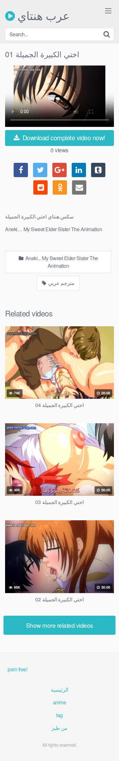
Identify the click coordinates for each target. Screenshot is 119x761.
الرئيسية (59, 689)
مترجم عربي (61, 283)
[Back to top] (108, 747)
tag (59, 715)
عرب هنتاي (42, 16)
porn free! (17, 669)
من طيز (59, 727)
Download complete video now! (63, 137)
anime (59, 702)
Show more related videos (59, 625)
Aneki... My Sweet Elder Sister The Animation (61, 261)
